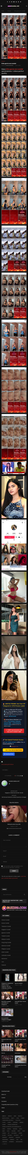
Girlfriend (15, 1122)
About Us (3, 1094)
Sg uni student (18, 983)
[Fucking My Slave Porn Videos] (21, 1059)
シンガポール (4, 1143)
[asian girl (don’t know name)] (21, 995)
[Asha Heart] (21, 1047)
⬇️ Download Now (9, 754)
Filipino (9, 1122)
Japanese (21, 1122)
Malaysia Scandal (5, 939)
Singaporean (5, 1139)
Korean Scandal (5, 923)
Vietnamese (4, 958)
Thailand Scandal (5, 936)
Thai (21, 1139)
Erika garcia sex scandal (14, 69)
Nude (8, 1131)
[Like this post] (16, 775)
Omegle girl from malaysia (5, 1065)
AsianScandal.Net (12, 1151)
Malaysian (15, 1128)
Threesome (4, 1141)
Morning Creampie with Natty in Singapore (6, 1003)
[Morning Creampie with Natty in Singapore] (7, 995)
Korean (3, 1124)
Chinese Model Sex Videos (7, 1120)
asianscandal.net (9, 65)
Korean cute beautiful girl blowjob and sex (11, 1126)
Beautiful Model (5, 1118)
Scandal (4, 1133)
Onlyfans (13, 1131)
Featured (3, 965)
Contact (3, 1097)
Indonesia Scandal (5, 945)
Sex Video (10, 1135)
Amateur (4, 1115)
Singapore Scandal (5, 929)
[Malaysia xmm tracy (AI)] (14, 814)
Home (2, 11)
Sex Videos (16, 1135)
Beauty (12, 1118)
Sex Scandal (5, 769)
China (17, 1118)
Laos (2, 961)
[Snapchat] (18, 1)
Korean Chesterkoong (12, 1124)
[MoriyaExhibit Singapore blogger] (7, 1012)
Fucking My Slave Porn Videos (20, 1065)
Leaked (3, 1128)
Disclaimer (4, 1101)
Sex (8, 1133)
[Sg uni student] (21, 977)
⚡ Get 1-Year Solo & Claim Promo (13, 750)
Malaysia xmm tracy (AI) (14, 824)
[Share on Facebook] (17, 775)
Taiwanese (12, 1139)
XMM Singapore (19, 1141)
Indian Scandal (4, 952)
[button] (2, 817)
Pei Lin (3, 1053)
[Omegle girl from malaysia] (7, 1059)
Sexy (21, 1135)
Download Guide (5, 1091)
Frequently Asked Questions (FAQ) (9, 1104)
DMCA (3, 1107)
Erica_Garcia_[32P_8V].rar (7, 764)
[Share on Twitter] (19, 775)
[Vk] (16, 1)
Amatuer (9, 11)
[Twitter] (7, 1)
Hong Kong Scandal (6, 942)
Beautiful (20, 1115)
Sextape (20, 1133)
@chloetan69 (12, 716)
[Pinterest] (11, 1)
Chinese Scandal (5, 920)
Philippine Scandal (5, 949)
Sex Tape (4, 1135)
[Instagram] (9, 1)
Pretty (19, 1131)
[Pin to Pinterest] (20, 775)
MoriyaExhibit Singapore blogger (6, 1018)
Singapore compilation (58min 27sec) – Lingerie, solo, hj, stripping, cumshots (7, 986)
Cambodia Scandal (5, 955)
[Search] (26, 6)
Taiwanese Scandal (6, 926)
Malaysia (9, 1128)
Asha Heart (17, 1053)
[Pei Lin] (7, 1047)
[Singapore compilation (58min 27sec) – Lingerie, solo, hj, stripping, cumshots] (7, 977)
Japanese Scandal (5, 932)
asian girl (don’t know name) (20, 1002)
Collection (17, 1120)
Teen (17, 1139)
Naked (3, 1131)
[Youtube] (13, 1)
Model (20, 1128)
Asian (15, 1115)
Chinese (22, 1118)
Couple (3, 1122)
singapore (4, 1137)
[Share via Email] (22, 775)
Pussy (23, 1131)
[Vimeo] (20, 1)
